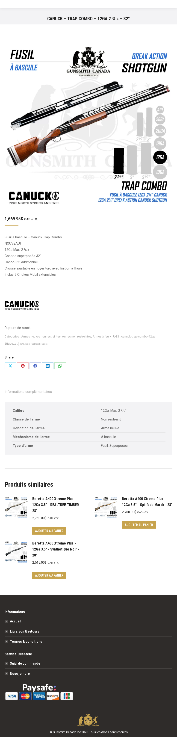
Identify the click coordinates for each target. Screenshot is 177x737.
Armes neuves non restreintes (41, 336)
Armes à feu (101, 336)
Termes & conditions (26, 641)
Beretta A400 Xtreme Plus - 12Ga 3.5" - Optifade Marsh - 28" (147, 502)
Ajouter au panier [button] (49, 531)
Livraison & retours (24, 631)
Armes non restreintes (76, 336)
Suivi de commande (25, 663)
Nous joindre (20, 673)
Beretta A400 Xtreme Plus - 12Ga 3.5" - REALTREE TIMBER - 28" (56, 505)
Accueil (15, 621)
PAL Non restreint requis (33, 344)
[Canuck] (22, 306)
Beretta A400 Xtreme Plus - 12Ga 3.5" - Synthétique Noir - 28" (55, 549)
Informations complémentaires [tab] (28, 392)
